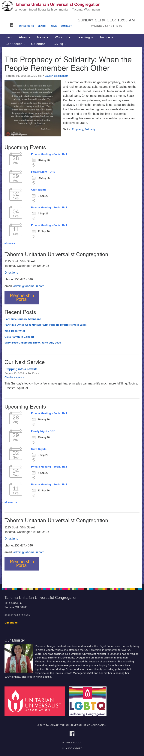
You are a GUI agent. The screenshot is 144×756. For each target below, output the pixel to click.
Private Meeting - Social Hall (49, 154)
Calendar (38, 43)
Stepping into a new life (21, 369)
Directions (26, 26)
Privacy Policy (72, 743)
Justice (104, 37)
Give (54, 26)
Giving (58, 43)
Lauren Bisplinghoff (56, 75)
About (23, 37)
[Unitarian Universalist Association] (36, 701)
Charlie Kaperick (14, 377)
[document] (72, 315)
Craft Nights (38, 189)
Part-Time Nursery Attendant (22, 318)
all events (9, 243)
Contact (66, 26)
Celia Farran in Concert (19, 336)
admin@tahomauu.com (28, 286)
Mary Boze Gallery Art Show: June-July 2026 (32, 342)
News (41, 37)
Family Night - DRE (43, 171)
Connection (14, 43)
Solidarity (90, 129)
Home (8, 37)
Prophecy (77, 129)
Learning (83, 37)
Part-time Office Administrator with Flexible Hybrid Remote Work (45, 324)
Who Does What (14, 330)
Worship (61, 37)
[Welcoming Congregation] (89, 701)
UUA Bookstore (72, 748)
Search (42, 26)
